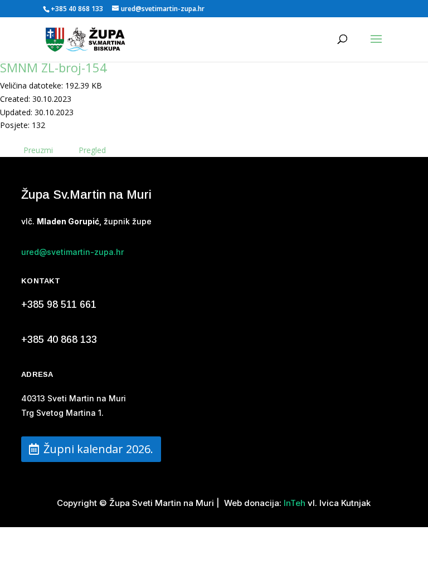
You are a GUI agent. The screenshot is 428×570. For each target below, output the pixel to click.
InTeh (293, 503)
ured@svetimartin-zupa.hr (72, 252)
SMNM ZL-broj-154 (53, 67)
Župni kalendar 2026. (98, 448)
